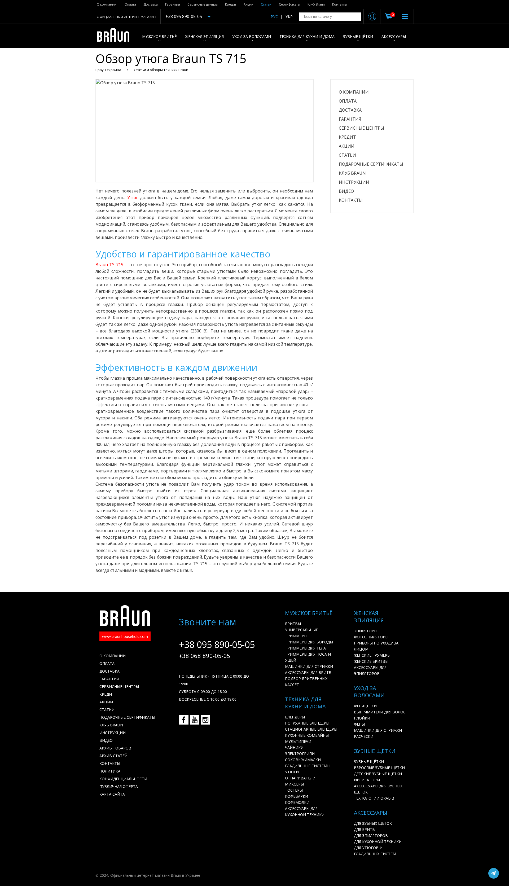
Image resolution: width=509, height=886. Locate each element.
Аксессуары (393, 36)
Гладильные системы (307, 765)
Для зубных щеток (373, 823)
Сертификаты (289, 4)
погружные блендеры (307, 723)
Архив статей (113, 755)
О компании (106, 4)
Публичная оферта (118, 786)
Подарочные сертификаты (371, 164)
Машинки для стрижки (309, 666)
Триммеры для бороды (309, 641)
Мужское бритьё (159, 36)
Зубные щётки (358, 36)
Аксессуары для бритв (308, 672)
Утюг (133, 197)
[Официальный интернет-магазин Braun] (116, 36)
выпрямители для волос (380, 711)
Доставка (150, 4)
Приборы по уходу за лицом (376, 646)
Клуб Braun (316, 4)
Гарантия (172, 4)
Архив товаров (115, 748)
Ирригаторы (367, 779)
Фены (359, 724)
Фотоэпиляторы (371, 636)
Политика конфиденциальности (123, 775)
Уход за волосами (251, 36)
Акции (248, 4)
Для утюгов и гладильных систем (375, 850)
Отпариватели (300, 777)
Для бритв (364, 829)
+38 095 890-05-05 (183, 16)
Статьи (266, 4)
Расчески (363, 736)
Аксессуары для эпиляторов (370, 670)
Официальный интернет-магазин (126, 17)
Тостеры (294, 790)
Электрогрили (300, 753)
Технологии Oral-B (374, 798)
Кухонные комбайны (307, 735)
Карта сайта (112, 794)
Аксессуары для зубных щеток (378, 789)
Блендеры (295, 717)
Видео (346, 191)
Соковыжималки (303, 759)
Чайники (294, 747)
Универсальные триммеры (301, 632)
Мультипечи (298, 741)
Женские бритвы (371, 661)
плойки (362, 718)
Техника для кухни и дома (307, 36)
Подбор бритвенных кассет (306, 681)
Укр (289, 16)
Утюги (292, 771)
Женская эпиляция (204, 36)
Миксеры (294, 784)
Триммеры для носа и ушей (308, 657)
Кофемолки (297, 802)
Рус (274, 16)
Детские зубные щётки (378, 773)
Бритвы (293, 623)
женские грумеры (372, 655)
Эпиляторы (365, 630)
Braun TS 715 (110, 264)
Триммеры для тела (305, 648)
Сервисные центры (202, 4)
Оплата (130, 4)
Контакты (339, 4)
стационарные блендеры (311, 729)
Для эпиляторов (371, 835)
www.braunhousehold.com (125, 636)
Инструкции (354, 182)
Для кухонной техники (378, 841)
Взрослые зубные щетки (379, 767)
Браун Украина (108, 69)
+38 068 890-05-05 (204, 656)
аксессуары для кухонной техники (304, 811)
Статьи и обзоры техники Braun (161, 69)
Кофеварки (296, 796)
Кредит (230, 4)
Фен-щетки (365, 705)
